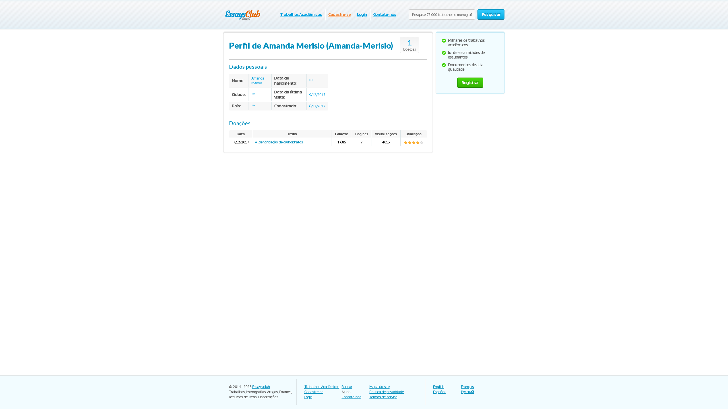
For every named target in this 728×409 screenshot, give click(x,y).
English (438, 386)
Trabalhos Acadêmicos (301, 14)
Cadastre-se (339, 14)
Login (362, 14)
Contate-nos (384, 14)
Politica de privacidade (386, 391)
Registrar (470, 82)
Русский (467, 391)
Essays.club (261, 386)
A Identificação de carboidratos (279, 142)
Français (467, 386)
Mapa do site (379, 386)
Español (439, 391)
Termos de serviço (383, 397)
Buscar (347, 386)
